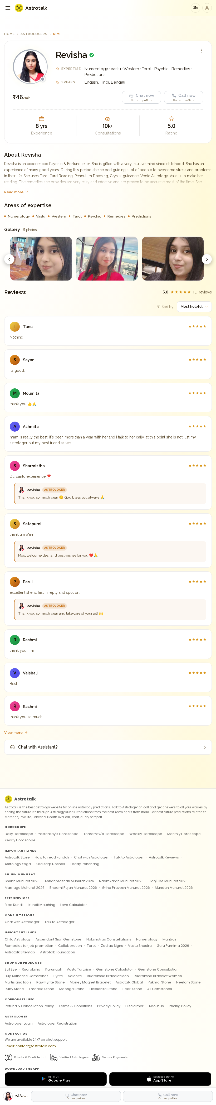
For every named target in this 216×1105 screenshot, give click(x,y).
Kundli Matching (41, 904)
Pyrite (58, 975)
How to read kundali (52, 857)
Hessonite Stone (103, 988)
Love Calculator (73, 904)
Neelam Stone (188, 982)
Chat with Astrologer (91, 857)
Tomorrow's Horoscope (104, 833)
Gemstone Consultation (158, 969)
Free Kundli (14, 904)
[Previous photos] (9, 259)
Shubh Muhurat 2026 (22, 881)
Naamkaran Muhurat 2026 (121, 881)
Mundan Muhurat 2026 (174, 887)
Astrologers (34, 34)
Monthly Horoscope (184, 833)
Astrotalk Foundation (57, 952)
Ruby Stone (14, 988)
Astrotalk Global (129, 982)
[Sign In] (207, 8)
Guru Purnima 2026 (173, 945)
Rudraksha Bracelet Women (158, 975)
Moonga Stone (72, 988)
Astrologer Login (19, 1023)
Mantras (169, 939)
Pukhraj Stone (159, 982)
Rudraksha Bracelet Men (108, 975)
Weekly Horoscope (145, 833)
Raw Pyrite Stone (50, 982)
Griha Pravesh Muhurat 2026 (126, 887)
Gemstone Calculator (114, 969)
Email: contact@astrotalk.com (30, 1046)
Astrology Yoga (18, 863)
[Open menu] (8, 8)
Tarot (91, 945)
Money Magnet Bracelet (90, 982)
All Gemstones (159, 988)
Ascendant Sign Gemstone (58, 939)
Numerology (147, 939)
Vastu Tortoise (79, 969)
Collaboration (70, 945)
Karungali (53, 969)
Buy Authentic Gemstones (26, 975)
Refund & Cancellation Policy (29, 1006)
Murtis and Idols (18, 982)
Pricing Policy (180, 1006)
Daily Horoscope (19, 833)
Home (9, 34)
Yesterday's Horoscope (58, 833)
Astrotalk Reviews (164, 857)
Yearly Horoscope (20, 840)
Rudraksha (31, 969)
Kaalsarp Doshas (50, 863)
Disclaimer (134, 1006)
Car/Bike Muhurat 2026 (168, 881)
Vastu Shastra (140, 945)
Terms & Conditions (75, 1006)
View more (13, 732)
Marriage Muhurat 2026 (25, 887)
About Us (156, 1006)
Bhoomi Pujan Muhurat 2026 (73, 887)
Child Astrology (18, 939)
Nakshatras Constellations (108, 939)
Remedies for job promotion (29, 945)
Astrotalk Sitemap (20, 952)
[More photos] (207, 259)
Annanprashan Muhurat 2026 (69, 881)
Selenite (75, 975)
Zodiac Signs (112, 945)
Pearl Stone (132, 988)
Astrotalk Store (17, 857)
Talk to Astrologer (129, 857)
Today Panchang (84, 863)
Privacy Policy (108, 1006)
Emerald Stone (41, 988)
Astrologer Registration (57, 1023)
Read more (13, 192)
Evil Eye (11, 969)
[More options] (202, 51)
